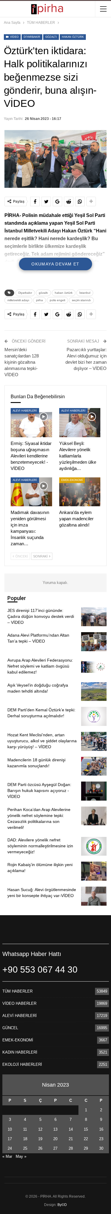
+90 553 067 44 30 (40, 969)
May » (21, 1156)
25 (25, 1148)
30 (101, 1148)
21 (71, 1139)
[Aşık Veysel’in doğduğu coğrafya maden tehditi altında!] (94, 691)
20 (55, 1139)
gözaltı (51, 36)
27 (55, 1148)
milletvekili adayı (18, 300)
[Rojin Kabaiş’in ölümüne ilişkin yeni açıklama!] (94, 871)
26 (40, 1148)
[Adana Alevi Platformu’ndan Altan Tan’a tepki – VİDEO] (94, 641)
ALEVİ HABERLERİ (25, 410)
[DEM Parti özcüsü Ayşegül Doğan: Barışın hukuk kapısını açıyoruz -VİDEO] (94, 791)
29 (86, 1148)
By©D (62, 1205)
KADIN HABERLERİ (19, 1052)
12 (40, 1129)
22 (86, 1139)
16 (101, 1129)
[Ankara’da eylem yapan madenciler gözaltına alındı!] (80, 492)
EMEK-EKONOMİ (72, 480)
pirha (39, 300)
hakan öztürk (73, 36)
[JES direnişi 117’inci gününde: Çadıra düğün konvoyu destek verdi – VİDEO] (94, 616)
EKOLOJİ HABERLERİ (22, 1064)
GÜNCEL (10, 1028)
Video (14, 36)
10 (10, 1129)
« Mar (7, 1156)
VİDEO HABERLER (19, 1003)
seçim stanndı (81, 300)
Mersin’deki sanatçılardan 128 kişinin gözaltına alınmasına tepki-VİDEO (21, 362)
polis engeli (57, 300)
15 (86, 1129)
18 (25, 1139)
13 (55, 1129)
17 (10, 1139)
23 (101, 1139)
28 (71, 1148)
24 (10, 1148)
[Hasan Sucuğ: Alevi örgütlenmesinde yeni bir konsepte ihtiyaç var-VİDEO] (94, 896)
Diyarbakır (32, 36)
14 (71, 1129)
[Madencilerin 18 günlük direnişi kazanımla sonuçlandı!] (94, 766)
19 (40, 1139)
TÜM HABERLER (17, 991)
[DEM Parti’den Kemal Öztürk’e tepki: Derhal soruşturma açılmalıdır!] (94, 716)
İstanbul (84, 292)
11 (25, 1129)
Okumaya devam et (55, 264)
